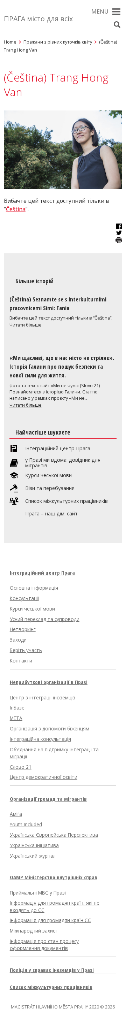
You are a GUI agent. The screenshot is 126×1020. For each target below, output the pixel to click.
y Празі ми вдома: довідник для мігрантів (62, 462)
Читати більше (25, 325)
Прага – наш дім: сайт (51, 513)
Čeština (16, 209)
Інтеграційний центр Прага (57, 448)
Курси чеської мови (48, 475)
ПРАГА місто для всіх (38, 18)
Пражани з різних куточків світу (57, 42)
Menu (99, 11)
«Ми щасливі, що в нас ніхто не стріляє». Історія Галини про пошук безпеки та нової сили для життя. (61, 366)
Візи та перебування (50, 488)
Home (10, 42)
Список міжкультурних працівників (66, 501)
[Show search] (116, 24)
